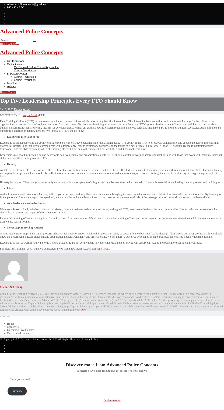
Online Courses (15, 64)
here (83, 309)
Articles (11, 86)
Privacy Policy (90, 339)
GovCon (12, 83)
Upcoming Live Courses (20, 329)
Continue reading (112, 400)
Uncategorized (22, 109)
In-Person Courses (17, 73)
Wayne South (30, 115)
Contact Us (13, 326)
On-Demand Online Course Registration (36, 67)
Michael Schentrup (11, 286)
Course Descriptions (25, 70)
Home (10, 323)
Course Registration (25, 76)
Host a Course (8, 43)
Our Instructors (15, 60)
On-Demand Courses (18, 333)
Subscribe (17, 390)
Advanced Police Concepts (31, 31)
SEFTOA (102, 248)
